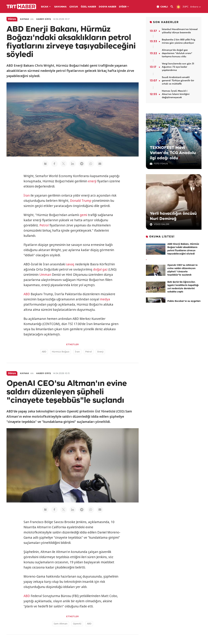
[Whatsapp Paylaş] (91, 163)
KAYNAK (24, 19)
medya (105, 299)
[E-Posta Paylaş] (100, 163)
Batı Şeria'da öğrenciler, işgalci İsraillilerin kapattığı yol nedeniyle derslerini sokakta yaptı (183, 287)
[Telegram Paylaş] (81, 163)
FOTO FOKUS (161, 164)
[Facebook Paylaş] (54, 163)
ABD (27, 294)
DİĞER (122, 7)
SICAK (44, 7)
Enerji (100, 351)
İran (27, 195)
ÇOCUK (73, 7)
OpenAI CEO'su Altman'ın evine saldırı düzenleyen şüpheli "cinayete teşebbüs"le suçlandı (182, 270)
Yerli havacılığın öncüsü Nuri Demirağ (173, 216)
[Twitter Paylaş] (63, 163)
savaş (70, 264)
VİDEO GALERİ (161, 224)
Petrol (44, 225)
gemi (83, 215)
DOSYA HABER (107, 7)
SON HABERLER (166, 22)
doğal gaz (100, 269)
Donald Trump (80, 201)
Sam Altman (60, 623)
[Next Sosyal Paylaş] (45, 163)
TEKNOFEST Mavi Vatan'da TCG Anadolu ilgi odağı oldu (173, 153)
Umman (45, 274)
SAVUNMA (60, 7)
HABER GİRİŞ (43, 19)
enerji (92, 181)
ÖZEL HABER (88, 7)
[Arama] (173, 7)
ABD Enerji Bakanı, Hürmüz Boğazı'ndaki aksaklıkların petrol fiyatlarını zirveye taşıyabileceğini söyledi (183, 249)
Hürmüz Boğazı (60, 351)
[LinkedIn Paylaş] (72, 163)
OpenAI (77, 623)
